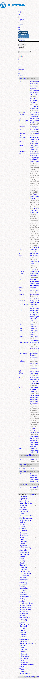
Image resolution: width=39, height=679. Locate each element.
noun (19, 66)
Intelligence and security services (25, 572)
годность (33, 271)
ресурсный (34, 487)
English (21, 20)
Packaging (23, 620)
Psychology (24, 641)
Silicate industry (25, 656)
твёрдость (33, 141)
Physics (22, 628)
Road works (24, 649)
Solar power (24, 658)
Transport (23, 671)
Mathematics (24, 580)
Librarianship (24, 575)
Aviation (22, 514)
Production (23, 637)
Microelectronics (25, 597)
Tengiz (22, 669)
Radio (22, 647)
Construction (24, 535)
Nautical (22, 615)
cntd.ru (32, 428)
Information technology (24, 568)
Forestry (22, 556)
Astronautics (24, 505)
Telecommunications (27, 665)
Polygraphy (23, 632)
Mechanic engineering (24, 587)
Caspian (22, 524)
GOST (22, 563)
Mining (22, 601)
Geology (22, 561)
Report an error (29, 677)
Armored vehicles (26, 503)
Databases (23, 537)
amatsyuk (33, 318)
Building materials (26, 518)
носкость (33, 288)
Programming (24, 639)
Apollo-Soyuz (24, 501)
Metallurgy (23, 594)
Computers (23, 533)
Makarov (23, 578)
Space (22, 660)
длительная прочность (34, 400)
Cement (22, 526)
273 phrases (31, 494)
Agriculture (23, 499)
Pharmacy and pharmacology (24, 625)
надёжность (34, 395)
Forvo (20, 60)
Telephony (23, 667)
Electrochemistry (25, 548)
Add (20, 677)
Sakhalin (22, 652)
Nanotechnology (25, 607)
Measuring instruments (23, 583)
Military (22, 599)
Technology (24, 662)
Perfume (22, 622)
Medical (22, 592)
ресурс (32, 135)
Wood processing (25, 673)
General (22, 559)
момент (32, 377)
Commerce (23, 531)
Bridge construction (26, 516)
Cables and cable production (25, 521)
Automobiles (24, 511)
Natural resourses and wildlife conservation (25, 611)
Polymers (23, 635)
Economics (23, 541)
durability (23, 78)
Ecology (22, 539)
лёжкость (33, 279)
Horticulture (24, 565)
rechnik (32, 102)
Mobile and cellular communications (26, 604)
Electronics (23, 550)
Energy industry (25, 552)
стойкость (33, 391)
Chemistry (23, 528)
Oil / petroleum (25, 618)
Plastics (22, 630)
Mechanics (23, 590)
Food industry (24, 554)
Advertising (24, 497)
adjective (21, 69)
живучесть (34, 83)
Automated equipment (23, 508)
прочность (34, 87)
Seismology (24, 654)
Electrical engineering (24, 545)
